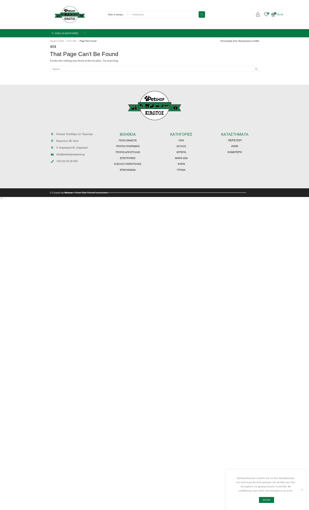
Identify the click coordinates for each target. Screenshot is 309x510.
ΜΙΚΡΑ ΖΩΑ (181, 158)
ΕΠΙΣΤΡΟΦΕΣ (128, 158)
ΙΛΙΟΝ (234, 146)
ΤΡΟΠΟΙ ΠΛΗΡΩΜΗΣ (128, 146)
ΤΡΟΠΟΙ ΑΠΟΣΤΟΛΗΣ (127, 152)
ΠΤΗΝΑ (181, 169)
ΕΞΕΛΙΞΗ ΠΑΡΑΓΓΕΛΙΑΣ (127, 164)
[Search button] (202, 14)
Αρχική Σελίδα (57, 41)
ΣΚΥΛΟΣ (181, 146)
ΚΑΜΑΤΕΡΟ (235, 152)
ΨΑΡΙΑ (181, 164)
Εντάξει (266, 500)
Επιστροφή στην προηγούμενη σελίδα (240, 41)
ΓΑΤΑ (181, 140)
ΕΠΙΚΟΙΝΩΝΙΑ (128, 169)
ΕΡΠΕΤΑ (181, 152)
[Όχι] (302, 489)
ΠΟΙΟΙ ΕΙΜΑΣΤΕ (128, 140)
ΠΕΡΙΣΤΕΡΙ (235, 140)
